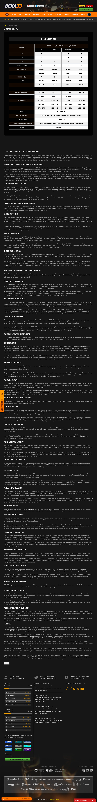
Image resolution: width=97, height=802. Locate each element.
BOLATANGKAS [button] (36, 14)
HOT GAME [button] (14, 14)
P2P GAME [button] (50, 14)
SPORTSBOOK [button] (27, 14)
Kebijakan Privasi (54, 799)
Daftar (89, 6)
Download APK (86, 9)
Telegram (40, 6)
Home (5, 25)
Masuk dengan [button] (31, 4)
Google (32, 6)
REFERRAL (83, 14)
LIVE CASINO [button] (58, 14)
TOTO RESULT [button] (66, 14)
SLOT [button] (20, 14)
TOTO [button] (43, 14)
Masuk (82, 6)
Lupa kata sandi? (65, 8)
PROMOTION (75, 14)
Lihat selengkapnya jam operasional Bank (18, 759)
